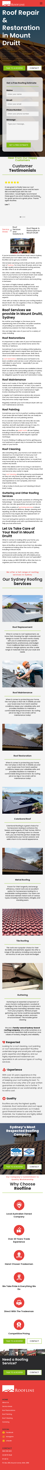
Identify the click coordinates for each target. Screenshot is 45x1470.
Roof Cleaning (7, 1418)
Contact (34, 1372)
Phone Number (14, 110)
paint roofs (22, 430)
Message (11, 120)
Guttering (5, 1422)
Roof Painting (7, 1414)
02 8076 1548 (7, 1455)
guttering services (26, 507)
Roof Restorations (8, 1410)
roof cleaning (11, 474)
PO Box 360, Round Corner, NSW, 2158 (15, 1463)
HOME (5, 1399)
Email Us (5, 1459)
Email (9, 100)
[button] (41, 3)
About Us (5, 1402)
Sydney (11, 265)
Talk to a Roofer (14, 68)
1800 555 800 (7, 1451)
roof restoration (10, 359)
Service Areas (7, 1406)
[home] (18, 3)
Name (9, 90)
